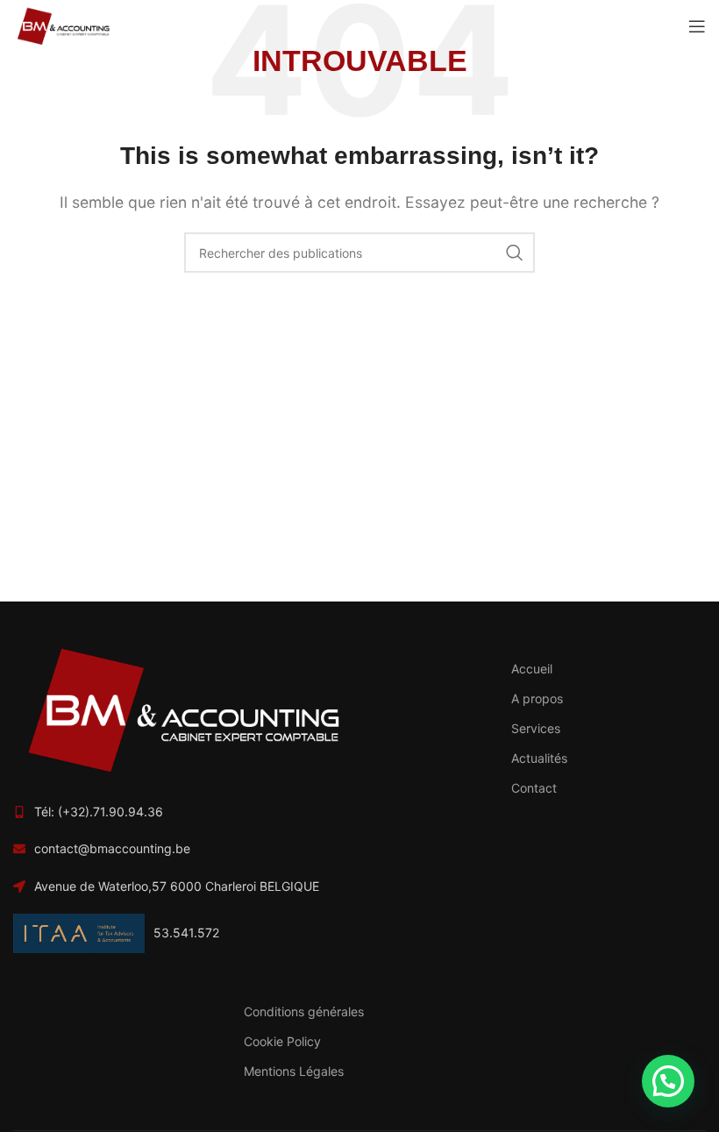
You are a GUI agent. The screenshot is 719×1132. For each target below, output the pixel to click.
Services (535, 728)
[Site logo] (62, 24)
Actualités (539, 758)
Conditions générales (304, 1011)
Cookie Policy (282, 1041)
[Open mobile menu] (697, 26)
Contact (534, 787)
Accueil (531, 668)
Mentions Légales (294, 1071)
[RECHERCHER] (515, 252)
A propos (537, 698)
